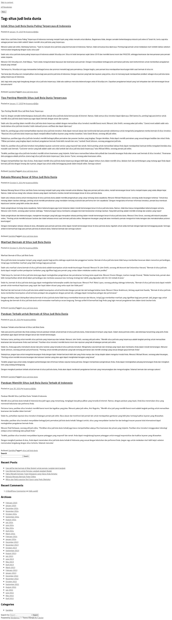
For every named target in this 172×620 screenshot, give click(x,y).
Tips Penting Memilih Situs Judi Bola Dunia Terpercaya (34, 98)
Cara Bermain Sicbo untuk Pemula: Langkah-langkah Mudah (29, 471)
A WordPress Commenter (16, 491)
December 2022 (12, 576)
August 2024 (11, 519)
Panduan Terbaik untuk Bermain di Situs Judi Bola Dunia (34, 314)
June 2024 (10, 525)
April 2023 (10, 564)
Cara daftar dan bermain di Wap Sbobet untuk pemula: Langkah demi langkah (35, 468)
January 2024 (11, 539)
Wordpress (15, 617)
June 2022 (10, 592)
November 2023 (12, 545)
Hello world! (33, 491)
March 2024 (10, 533)
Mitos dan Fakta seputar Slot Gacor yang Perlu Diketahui (28, 479)
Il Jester (40, 617)
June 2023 (10, 559)
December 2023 (12, 542)
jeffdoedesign (6, 7)
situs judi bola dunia (30, 91)
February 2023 (11, 570)
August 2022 (11, 587)
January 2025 (11, 505)
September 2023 (12, 550)
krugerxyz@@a (32, 31)
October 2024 (11, 514)
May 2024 (10, 528)
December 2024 (12, 508)
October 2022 (11, 581)
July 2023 (9, 556)
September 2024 (12, 516)
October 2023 (11, 547)
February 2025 (11, 502)
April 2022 (10, 598)
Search (4, 453)
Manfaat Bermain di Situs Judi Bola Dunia (26, 242)
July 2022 (9, 590)
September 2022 (12, 584)
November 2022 (12, 578)
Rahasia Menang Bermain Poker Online (21, 476)
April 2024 (10, 530)
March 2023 (10, 567)
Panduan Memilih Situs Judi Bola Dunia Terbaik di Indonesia (37, 383)
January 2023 (11, 573)
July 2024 (9, 522)
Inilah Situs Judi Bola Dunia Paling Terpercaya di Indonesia (36, 26)
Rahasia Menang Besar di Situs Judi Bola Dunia (29, 177)
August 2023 (11, 553)
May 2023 (10, 561)
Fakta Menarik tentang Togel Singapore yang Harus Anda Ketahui (31, 473)
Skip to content (7, 2)
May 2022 (10, 595)
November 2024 (12, 511)
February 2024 (11, 536)
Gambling (12, 91)
